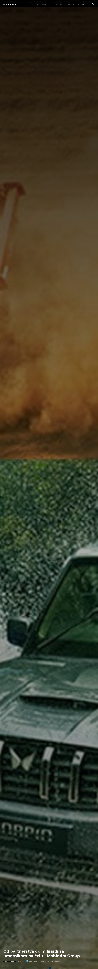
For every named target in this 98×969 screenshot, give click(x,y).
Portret (12, 961)
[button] (93, 4)
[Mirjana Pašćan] (27, 961)
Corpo (6, 961)
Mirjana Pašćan (33, 961)
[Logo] (9, 4)
